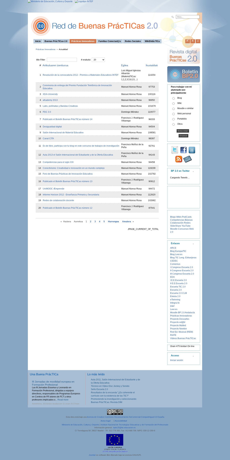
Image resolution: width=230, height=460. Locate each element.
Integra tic (175, 303)
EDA (172, 277)
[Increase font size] (187, 40)
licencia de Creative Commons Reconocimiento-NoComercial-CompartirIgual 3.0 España (125, 417)
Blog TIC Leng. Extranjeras (183, 257)
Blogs (173, 217)
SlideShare (175, 226)
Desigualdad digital (52, 126)
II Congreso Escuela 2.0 (182, 270)
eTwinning (175, 299)
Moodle (174, 229)
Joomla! (92, 455)
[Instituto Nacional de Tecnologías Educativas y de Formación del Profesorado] (83, 1)
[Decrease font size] (198, 40)
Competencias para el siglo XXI (58, 162)
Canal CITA (48, 138)
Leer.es (173, 309)
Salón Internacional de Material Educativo (63, 132)
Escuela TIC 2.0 (178, 286)
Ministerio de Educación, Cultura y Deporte (80, 425)
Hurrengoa (113, 221)
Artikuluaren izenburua (55, 65)
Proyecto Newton (178, 328)
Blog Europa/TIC (178, 251)
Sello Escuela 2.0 (99, 389)
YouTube (186, 226)
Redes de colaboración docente (58, 200)
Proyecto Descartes (179, 319)
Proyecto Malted (178, 325)
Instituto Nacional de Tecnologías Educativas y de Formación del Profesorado (134, 425)
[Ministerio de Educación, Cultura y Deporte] (50, 1)
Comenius (175, 264)
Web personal (184, 113)
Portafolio (182, 119)
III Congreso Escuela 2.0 (182, 274)
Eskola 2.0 (175, 296)
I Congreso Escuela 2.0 (181, 267)
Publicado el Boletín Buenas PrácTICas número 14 (67, 119)
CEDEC (174, 261)
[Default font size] (192, 40)
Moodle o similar (185, 108)
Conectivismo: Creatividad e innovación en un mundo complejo (74, 168)
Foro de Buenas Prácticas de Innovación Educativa (68, 174)
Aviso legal (106, 421)
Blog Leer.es (176, 254)
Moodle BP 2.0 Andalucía (182, 312)
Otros (180, 124)
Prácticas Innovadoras (46, 49)
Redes (187, 223)
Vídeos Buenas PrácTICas (183, 338)
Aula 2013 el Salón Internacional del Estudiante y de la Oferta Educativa (78, 155)
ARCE (173, 248)
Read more (63, 399)
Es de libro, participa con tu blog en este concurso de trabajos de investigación (81, 146)
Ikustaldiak (152, 65)
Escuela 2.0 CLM (178, 293)
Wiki (179, 103)
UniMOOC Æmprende (53, 188)
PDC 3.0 (47, 112)
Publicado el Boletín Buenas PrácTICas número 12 (67, 208)
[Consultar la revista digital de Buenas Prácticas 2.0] (183, 65)
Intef (172, 306)
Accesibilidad (121, 421)
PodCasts (187, 217)
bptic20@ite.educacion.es (124, 427)
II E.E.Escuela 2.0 (178, 283)
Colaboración (176, 223)
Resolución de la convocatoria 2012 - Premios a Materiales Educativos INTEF (80, 75)
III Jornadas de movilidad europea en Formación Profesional (53, 383)
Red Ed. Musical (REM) (181, 332)
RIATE (173, 335)
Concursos (183, 229)
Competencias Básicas (181, 220)
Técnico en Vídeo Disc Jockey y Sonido (110, 386)
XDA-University (50, 94)
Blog (179, 98)
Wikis (178, 217)
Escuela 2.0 (176, 290)
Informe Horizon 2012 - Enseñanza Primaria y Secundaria (71, 194)
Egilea (124, 65)
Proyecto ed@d (177, 322)
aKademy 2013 (50, 100)
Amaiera (126, 221)
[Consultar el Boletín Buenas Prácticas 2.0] (183, 84)
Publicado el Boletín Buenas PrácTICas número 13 (67, 181)
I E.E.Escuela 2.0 (178, 280)
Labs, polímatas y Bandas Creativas (60, 106)
